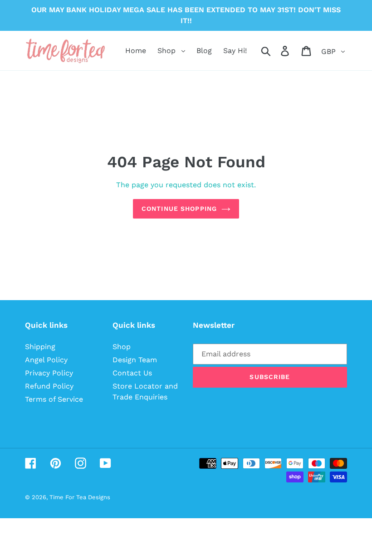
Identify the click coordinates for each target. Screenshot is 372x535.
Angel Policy (46, 359)
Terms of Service (54, 399)
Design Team (135, 359)
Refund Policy (49, 386)
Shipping (40, 346)
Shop (122, 346)
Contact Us (132, 373)
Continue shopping (179, 208)
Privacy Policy (49, 373)
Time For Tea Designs (79, 497)
